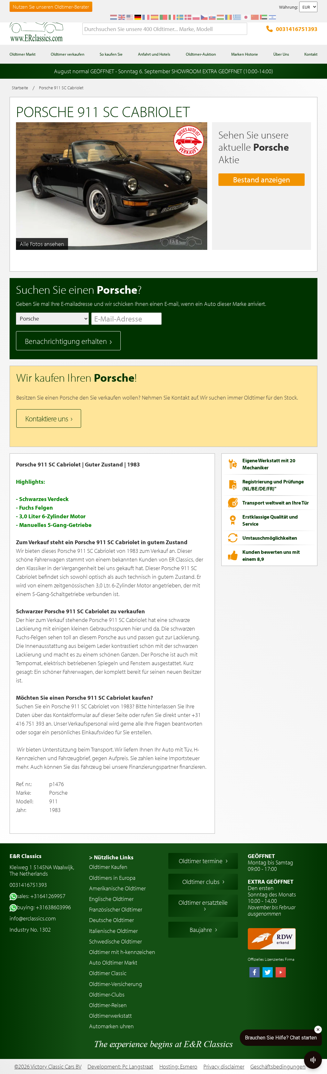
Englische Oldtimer (111, 899)
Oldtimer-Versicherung (115, 984)
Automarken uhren (111, 1026)
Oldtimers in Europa (112, 877)
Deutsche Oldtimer (111, 920)
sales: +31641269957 (41, 896)
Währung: (288, 7)
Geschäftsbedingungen (278, 1066)
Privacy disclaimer (223, 1066)
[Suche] (242, 29)
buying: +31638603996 (44, 907)
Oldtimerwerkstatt (110, 1015)
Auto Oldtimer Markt (113, 962)
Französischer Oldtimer (115, 909)
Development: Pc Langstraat (120, 1066)
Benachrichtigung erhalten (66, 341)
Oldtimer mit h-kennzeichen (122, 952)
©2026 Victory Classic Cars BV (47, 1066)
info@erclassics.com (33, 918)
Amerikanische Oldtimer (117, 888)
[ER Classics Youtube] (281, 973)
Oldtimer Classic (107, 973)
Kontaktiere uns (46, 418)
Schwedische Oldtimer (115, 941)
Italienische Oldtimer (113, 931)
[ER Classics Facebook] (254, 973)
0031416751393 (296, 29)
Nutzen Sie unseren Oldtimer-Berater (51, 7)
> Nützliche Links (111, 857)
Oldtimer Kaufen (108, 867)
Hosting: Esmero (178, 1066)
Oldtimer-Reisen (108, 1005)
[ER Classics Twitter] (267, 973)
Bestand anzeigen (261, 179)
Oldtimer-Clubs (107, 994)
